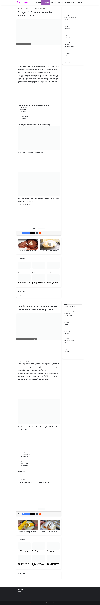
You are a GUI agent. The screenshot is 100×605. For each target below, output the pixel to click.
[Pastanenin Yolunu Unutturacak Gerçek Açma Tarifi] (53, 277)
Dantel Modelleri (68, 24)
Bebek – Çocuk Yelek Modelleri (70, 17)
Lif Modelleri (67, 39)
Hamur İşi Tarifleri (45, 2)
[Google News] (41, 228)
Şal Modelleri (67, 57)
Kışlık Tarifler (60, 2)
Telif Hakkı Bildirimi (68, 602)
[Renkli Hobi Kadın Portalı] (22, 2)
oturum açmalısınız (29, 295)
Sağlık (66, 55)
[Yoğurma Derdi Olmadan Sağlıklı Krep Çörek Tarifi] (38, 265)
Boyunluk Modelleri (68, 21)
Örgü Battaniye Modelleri (69, 42)
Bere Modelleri (67, 19)
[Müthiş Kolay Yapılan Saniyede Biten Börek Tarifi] (24, 277)
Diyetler (66, 26)
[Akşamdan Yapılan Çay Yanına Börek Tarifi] (24, 265)
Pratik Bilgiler (67, 51)
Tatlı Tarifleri (38, 2)
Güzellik (66, 30)
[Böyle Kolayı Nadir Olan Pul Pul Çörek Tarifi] (38, 277)
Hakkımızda (20, 591)
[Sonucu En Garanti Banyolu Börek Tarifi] (53, 265)
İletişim (19, 596)
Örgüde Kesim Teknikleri (69, 46)
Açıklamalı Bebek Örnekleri (70, 12)
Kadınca (66, 35)
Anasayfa (20, 8)
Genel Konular (67, 28)
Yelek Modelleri (68, 2)
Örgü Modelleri (76, 2)
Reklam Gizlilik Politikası (22, 594)
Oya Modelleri (67, 48)
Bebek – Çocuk (67, 15)
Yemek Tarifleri (53, 2)
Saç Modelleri (67, 53)
